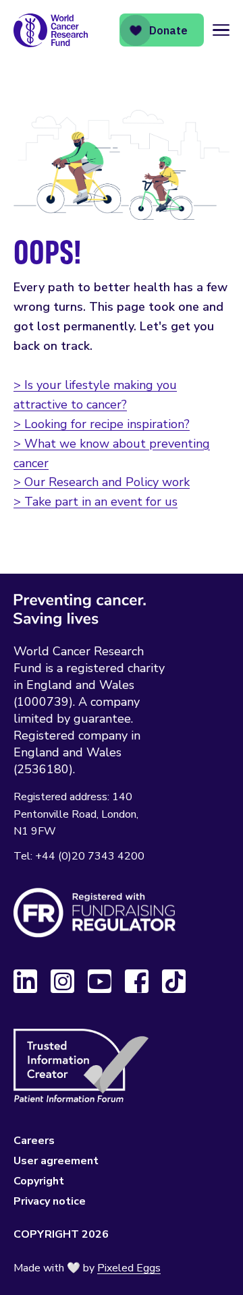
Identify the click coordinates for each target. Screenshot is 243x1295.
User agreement (56, 1160)
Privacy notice (50, 1201)
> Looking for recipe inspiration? (102, 424)
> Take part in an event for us (96, 501)
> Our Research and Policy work (102, 482)
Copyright (39, 1181)
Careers (34, 1140)
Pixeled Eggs (129, 1268)
